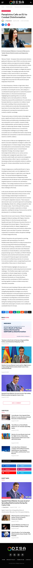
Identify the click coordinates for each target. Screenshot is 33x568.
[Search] (30, 2)
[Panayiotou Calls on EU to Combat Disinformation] (16, 38)
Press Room (9, 20)
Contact (28, 559)
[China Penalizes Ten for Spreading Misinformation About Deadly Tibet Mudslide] (6, 534)
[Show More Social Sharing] (12, 24)
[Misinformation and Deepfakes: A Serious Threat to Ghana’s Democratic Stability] (6, 518)
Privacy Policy (11, 559)
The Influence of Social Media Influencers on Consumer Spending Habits (20, 426)
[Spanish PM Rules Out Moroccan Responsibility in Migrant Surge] (6, 527)
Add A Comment (16, 403)
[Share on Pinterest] (9, 24)
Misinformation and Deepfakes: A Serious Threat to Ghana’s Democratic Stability (20, 517)
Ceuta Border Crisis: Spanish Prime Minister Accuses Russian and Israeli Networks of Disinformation (21, 417)
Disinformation (6, 11)
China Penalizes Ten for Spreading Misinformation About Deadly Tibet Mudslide (21, 534)
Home (3, 559)
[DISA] (16, 2)
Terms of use (20, 559)
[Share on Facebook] (3, 24)
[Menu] (3, 2)
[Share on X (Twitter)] (6, 24)
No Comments (25, 20)
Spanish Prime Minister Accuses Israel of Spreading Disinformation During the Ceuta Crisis (16, 503)
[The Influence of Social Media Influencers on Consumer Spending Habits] (6, 427)
